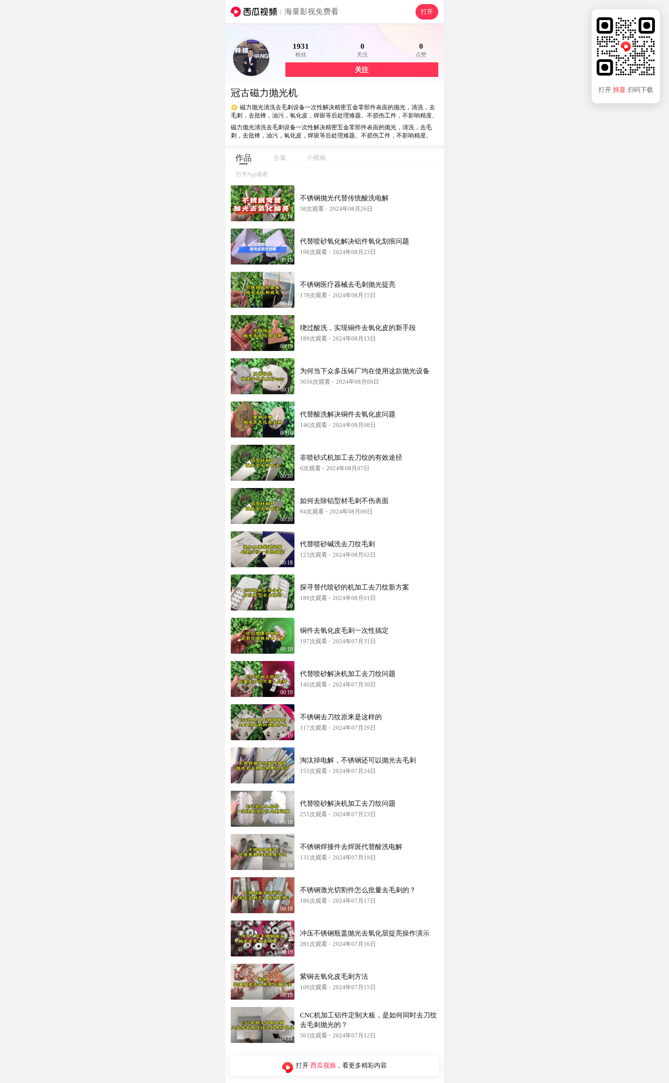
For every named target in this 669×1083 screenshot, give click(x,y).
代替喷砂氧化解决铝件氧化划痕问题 (354, 241)
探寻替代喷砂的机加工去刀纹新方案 (354, 587)
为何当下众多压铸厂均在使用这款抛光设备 (365, 371)
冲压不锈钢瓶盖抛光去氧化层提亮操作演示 (365, 933)
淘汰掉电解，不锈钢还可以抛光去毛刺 (358, 760)
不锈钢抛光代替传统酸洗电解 (344, 198)
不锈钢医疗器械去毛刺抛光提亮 (347, 284)
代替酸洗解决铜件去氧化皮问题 (347, 414)
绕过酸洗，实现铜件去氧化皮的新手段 (358, 327)
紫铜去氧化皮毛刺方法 (334, 976)
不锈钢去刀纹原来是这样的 (341, 717)
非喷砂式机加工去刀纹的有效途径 (351, 457)
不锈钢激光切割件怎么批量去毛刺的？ (358, 890)
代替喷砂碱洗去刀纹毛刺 (337, 544)
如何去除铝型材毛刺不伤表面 (344, 500)
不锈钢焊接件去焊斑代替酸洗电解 (351, 846)
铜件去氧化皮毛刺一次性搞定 (344, 630)
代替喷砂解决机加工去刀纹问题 (347, 673)
